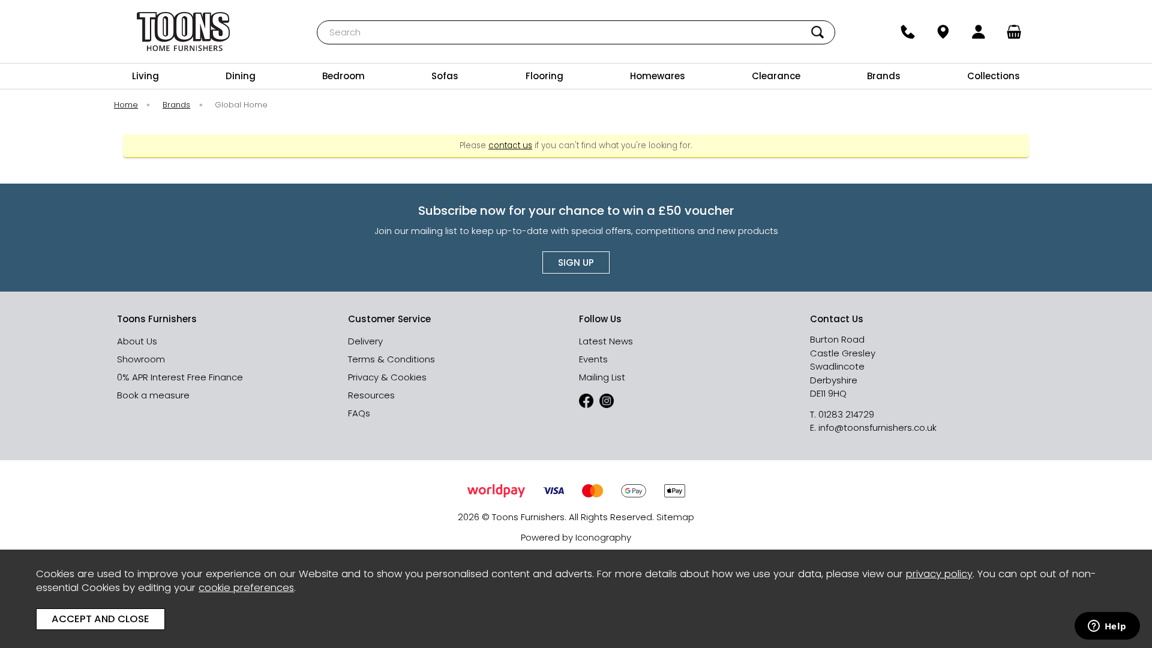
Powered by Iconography (576, 537)
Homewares (657, 76)
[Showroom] (943, 31)
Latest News (606, 341)
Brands (884, 76)
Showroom (141, 359)
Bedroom (343, 76)
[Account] (979, 31)
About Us (137, 341)
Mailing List (602, 377)
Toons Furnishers (183, 31)
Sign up (576, 262)
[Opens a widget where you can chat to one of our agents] (1107, 627)
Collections (993, 76)
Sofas (444, 76)
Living (145, 76)
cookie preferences (246, 588)
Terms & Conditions (391, 359)
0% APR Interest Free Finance (180, 377)
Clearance (776, 76)
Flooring (544, 76)
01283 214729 (846, 414)
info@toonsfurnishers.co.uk (877, 427)
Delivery (365, 341)
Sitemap (675, 517)
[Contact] (907, 31)
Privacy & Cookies (387, 377)
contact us (510, 145)
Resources (371, 395)
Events (593, 359)
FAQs (359, 413)
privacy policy (939, 574)
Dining (241, 76)
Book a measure (153, 395)
